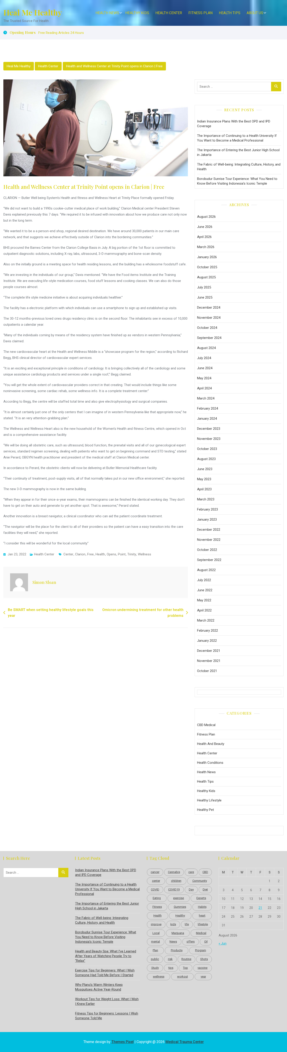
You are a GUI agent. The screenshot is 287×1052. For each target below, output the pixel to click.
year (203, 976)
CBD (205, 872)
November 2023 (208, 439)
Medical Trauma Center (184, 1042)
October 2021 (207, 671)
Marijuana (178, 933)
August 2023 (206, 459)
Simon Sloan (44, 582)
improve (156, 924)
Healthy (180, 915)
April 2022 (204, 610)
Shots (204, 959)
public (155, 959)
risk (170, 959)
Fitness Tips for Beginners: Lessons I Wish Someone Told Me (106, 1015)
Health (100, 554)
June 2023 (204, 469)
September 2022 (209, 560)
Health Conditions (210, 763)
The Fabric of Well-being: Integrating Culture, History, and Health (238, 166)
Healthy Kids (137, 13)
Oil (206, 941)
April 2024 (204, 388)
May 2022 (204, 600)
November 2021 (208, 661)
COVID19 (174, 889)
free (90, 554)
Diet (205, 889)
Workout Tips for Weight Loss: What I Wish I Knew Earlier (107, 1001)
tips (170, 967)
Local (156, 933)
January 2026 (207, 257)
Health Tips (229, 13)
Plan (155, 950)
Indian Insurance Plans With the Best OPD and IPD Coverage (233, 123)
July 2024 (204, 358)
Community (199, 880)
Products (177, 950)
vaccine (202, 967)
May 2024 (204, 378)
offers (191, 941)
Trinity (131, 554)
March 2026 (205, 247)
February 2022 (207, 631)
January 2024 (207, 419)
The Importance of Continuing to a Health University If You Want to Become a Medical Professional (237, 138)
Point (122, 554)
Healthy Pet (205, 810)
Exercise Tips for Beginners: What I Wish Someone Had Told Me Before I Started (105, 972)
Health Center (168, 13)
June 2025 (204, 297)
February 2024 (207, 408)
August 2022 (206, 570)
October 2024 (207, 328)
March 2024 (205, 398)
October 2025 (207, 267)
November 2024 (208, 318)
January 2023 (207, 519)
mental (155, 941)
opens (111, 554)
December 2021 (208, 651)
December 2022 (208, 530)
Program (200, 950)
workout (182, 976)
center (68, 554)
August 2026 (206, 217)
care (191, 872)
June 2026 (204, 227)
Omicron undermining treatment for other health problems (142, 613)
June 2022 (204, 590)
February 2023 (207, 509)
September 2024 (209, 338)
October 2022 (207, 550)
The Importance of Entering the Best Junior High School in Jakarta (238, 152)
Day (191, 889)
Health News (107, 13)
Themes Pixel (122, 1042)
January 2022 (207, 641)
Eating (157, 898)
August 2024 (206, 348)
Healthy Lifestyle (209, 800)
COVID (155, 889)
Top (185, 967)
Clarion (80, 554)
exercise (178, 898)
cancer (155, 872)
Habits (202, 906)
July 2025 (204, 287)
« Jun (222, 943)
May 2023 (204, 479)
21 (260, 908)
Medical (201, 933)
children (176, 880)
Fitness (157, 906)
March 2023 (205, 499)
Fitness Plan (200, 13)
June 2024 (204, 368)
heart (202, 915)
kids (173, 924)
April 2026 (204, 237)
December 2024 (208, 308)
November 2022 (208, 540)
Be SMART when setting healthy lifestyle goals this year (50, 613)
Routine (186, 959)
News (173, 941)
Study (155, 967)
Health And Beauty (210, 744)
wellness (144, 554)
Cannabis (174, 872)
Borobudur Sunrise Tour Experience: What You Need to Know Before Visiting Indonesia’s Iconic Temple (237, 181)
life (187, 924)
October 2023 (207, 449)
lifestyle (203, 924)
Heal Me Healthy (32, 12)
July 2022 (204, 580)
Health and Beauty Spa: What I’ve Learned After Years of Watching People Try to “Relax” (105, 956)
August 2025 (206, 277)
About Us (255, 13)
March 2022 (205, 620)
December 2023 (208, 429)
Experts (201, 898)
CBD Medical (206, 725)
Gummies (180, 906)
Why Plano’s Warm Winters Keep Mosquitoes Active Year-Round (99, 987)
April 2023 (204, 489)
